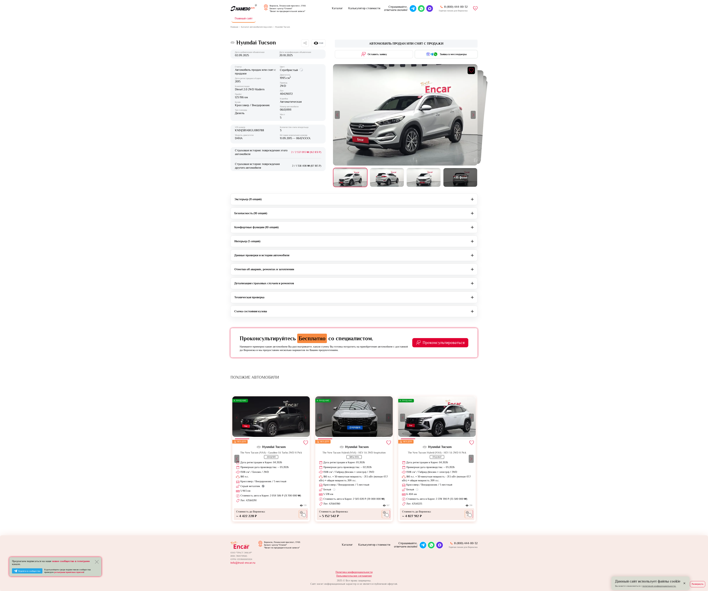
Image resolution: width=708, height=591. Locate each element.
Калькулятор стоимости (364, 8)
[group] (271, 458)
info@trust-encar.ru (242, 562)
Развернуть (697, 584)
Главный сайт (244, 18)
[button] (337, 115)
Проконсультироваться (444, 342)
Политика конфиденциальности (354, 572)
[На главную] (242, 8)
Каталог (337, 8)
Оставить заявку (377, 54)
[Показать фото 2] (387, 177)
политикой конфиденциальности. (659, 586)
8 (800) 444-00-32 (456, 6)
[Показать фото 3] (423, 177)
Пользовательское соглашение (354, 575)
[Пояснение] (256, 5)
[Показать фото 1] (350, 177)
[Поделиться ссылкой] (305, 43)
